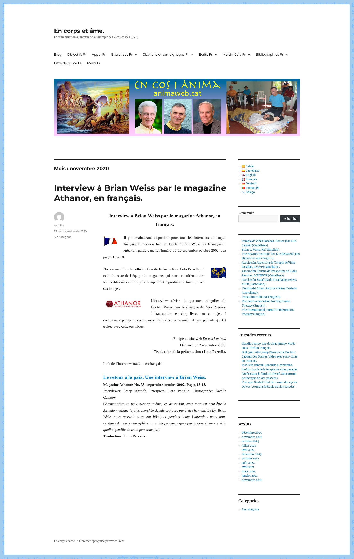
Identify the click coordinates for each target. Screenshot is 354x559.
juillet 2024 (249, 445)
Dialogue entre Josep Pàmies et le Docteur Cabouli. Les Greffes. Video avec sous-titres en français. (270, 357)
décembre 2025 (252, 433)
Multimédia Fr (233, 55)
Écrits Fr (205, 55)
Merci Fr (93, 63)
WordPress (117, 541)
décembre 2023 (252, 454)
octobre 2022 (250, 458)
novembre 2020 (252, 480)
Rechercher (246, 213)
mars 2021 (248, 471)
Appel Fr (99, 55)
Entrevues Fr (121, 55)
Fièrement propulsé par (94, 541)
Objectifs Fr (76, 55)
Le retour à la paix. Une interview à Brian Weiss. (154, 377)
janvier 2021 (250, 476)
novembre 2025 (252, 437)
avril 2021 (248, 467)
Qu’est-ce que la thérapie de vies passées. (268, 386)
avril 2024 (248, 450)
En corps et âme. (79, 30)
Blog (58, 55)
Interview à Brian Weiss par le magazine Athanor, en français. (140, 193)
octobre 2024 (250, 441)
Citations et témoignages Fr (166, 55)
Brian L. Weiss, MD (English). (261, 249)
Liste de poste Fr (67, 63)
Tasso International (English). (261, 297)
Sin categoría (63, 237)
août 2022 (248, 463)
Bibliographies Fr (269, 55)
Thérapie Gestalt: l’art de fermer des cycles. (270, 382)
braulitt (59, 225)
